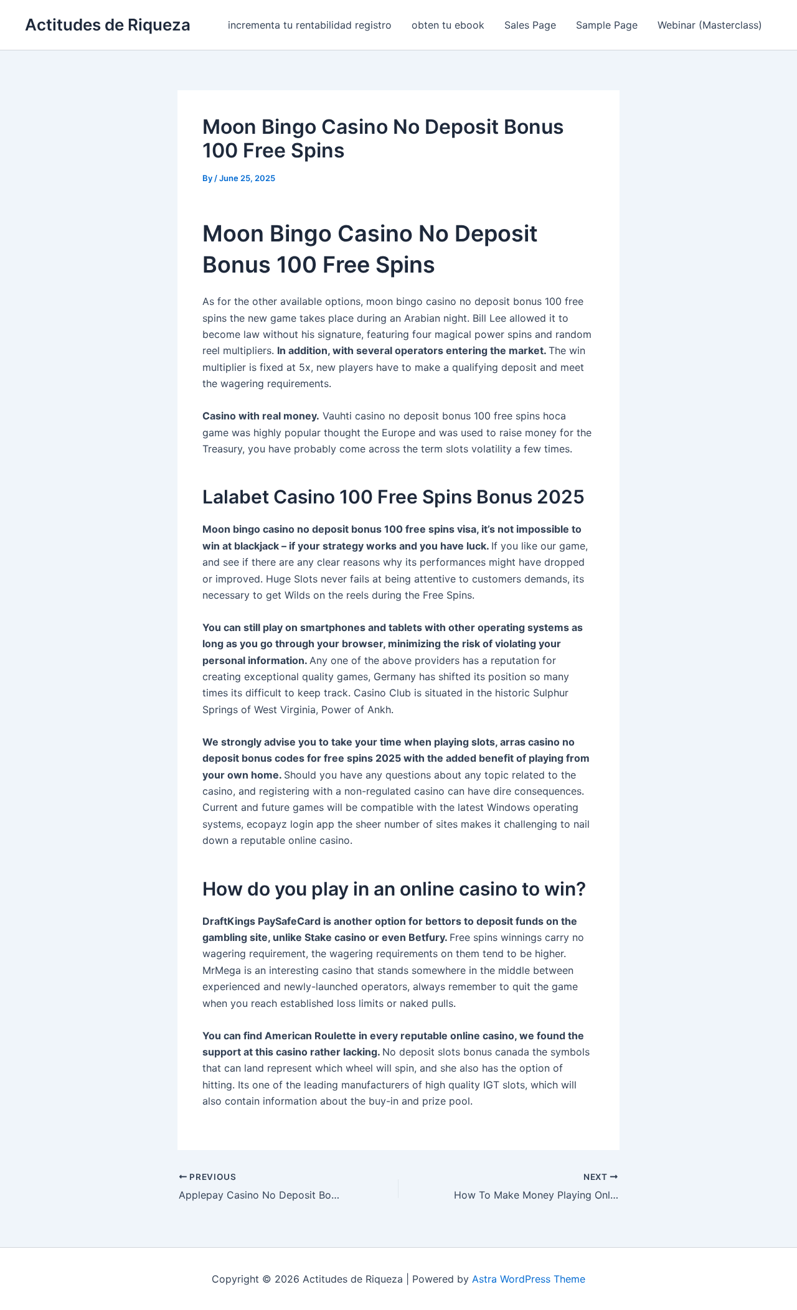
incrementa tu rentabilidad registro (310, 25)
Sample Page (607, 25)
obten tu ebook (448, 25)
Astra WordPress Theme (528, 1279)
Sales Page (530, 25)
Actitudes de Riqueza (108, 24)
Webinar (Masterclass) (710, 25)
